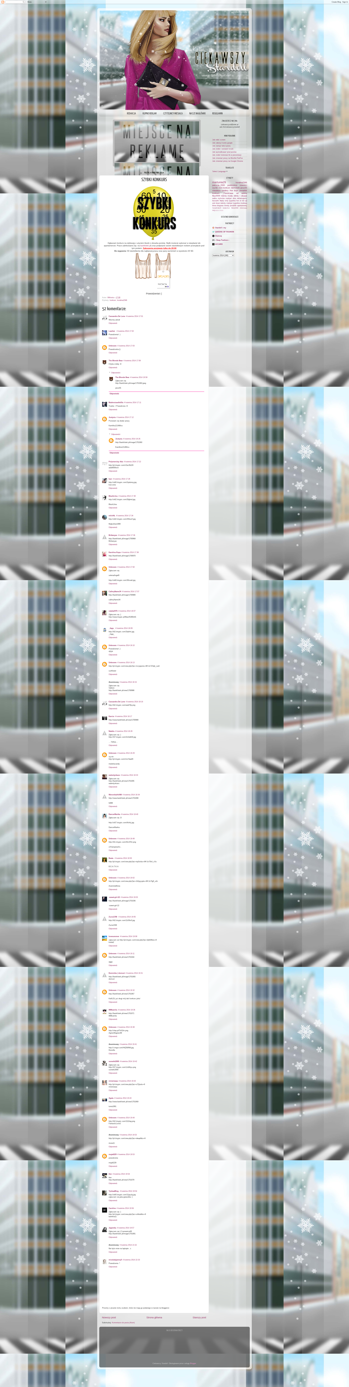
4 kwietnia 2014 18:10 (126, 645)
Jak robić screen (218, 140)
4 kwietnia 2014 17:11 (132, 402)
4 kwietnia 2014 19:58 (138, 377)
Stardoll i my (220, 228)
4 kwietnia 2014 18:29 (126, 753)
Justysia (112, 417)
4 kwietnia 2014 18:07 (127, 611)
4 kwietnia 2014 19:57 (125, 1228)
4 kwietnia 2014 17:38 (130, 552)
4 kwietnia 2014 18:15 (128, 682)
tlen (110, 1174)
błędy (222, 201)
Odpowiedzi (115, 373)
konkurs (113, 300)
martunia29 (219, 182)
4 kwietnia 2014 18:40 (129, 814)
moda (230, 196)
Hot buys (234, 190)
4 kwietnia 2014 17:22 (132, 462)
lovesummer (114, 936)
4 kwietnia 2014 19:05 (127, 917)
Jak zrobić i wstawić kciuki (222, 149)
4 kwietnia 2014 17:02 (125, 331)
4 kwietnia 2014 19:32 (126, 990)
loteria (224, 196)
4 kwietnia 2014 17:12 (125, 417)
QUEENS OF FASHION (224, 232)
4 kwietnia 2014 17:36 (126, 535)
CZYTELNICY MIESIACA (173, 113)
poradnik (243, 190)
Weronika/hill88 (115, 795)
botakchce (226, 208)
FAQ (213, 210)
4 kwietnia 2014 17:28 (121, 479)
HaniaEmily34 (216, 208)
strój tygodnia (230, 201)
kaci (110, 479)
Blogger (193, 1363)
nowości (243, 185)
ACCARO (219, 244)
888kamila (113, 1010)
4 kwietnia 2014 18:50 (123, 858)
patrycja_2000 (218, 185)
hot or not (240, 201)
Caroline (112, 1208)
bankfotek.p (145, 246)
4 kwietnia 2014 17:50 (126, 567)
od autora (241, 193)
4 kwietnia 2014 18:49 (126, 839)
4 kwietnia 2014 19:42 (128, 1061)
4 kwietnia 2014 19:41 (128, 1044)
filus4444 (216, 196)
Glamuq (218, 236)
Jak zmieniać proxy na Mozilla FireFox (227, 158)
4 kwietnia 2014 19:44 (126, 1118)
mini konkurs (224, 188)
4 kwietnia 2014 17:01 (134, 316)
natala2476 (113, 611)
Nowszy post (109, 1317)
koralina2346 (122, 300)
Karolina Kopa (115, 552)
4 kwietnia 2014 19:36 (126, 1010)
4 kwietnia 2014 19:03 (129, 897)
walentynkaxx (114, 775)
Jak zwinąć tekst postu (221, 146)
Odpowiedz (113, 323)
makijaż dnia (231, 198)
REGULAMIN (217, 113)
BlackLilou (113, 496)
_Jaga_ (112, 628)
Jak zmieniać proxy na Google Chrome (227, 161)
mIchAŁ (112, 516)
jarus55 (243, 188)
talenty (223, 203)
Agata (111, 1098)
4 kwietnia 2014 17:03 (126, 346)
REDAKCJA (131, 113)
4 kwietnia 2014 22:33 (131, 1260)
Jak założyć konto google (222, 143)
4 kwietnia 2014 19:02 (126, 878)
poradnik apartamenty (238, 206)
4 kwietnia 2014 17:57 (130, 592)
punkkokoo (232, 185)
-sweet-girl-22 (114, 897)
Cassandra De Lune (117, 316)
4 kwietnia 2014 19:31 (134, 973)
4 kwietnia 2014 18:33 (129, 775)
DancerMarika (114, 814)
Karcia (111, 716)
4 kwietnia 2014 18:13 (126, 663)
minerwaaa (113, 1081)
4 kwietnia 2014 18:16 (134, 702)
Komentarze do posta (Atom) (123, 1323)
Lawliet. (112, 331)
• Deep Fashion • (222, 240)
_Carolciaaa (227, 193)
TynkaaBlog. (114, 1191)
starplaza (216, 190)
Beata (111, 858)
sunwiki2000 (114, 1061)
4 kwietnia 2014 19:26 (131, 439)
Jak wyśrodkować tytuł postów (224, 152)
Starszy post (199, 1317)
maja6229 (113, 1154)
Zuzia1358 (113, 917)
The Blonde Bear (116, 361)
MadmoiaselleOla (116, 402)
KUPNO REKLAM (150, 113)
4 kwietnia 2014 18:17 (123, 716)
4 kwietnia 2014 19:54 (121, 1174)
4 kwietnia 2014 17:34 (124, 516)
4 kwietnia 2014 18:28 (123, 731)
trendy (226, 206)
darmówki (235, 188)
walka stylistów (218, 198)
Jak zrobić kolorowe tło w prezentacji (226, 155)
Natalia (111, 731)
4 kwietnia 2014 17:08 (132, 361)
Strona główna (154, 1317)
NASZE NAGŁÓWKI (197, 113)
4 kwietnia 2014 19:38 (126, 1027)
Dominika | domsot (117, 973)
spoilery (225, 190)
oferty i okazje (240, 196)
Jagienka (112, 1228)
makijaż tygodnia (233, 203)
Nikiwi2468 (234, 208)
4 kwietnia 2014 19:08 (128, 936)
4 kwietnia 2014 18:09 (124, 628)
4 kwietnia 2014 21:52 (128, 1245)
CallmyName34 (115, 592)
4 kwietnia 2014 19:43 (127, 1081)
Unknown (113, 346)
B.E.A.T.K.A (219, 210)
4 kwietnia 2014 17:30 (127, 496)
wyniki (215, 188)
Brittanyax (113, 535)
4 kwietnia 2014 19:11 (125, 954)
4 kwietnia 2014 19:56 (125, 1208)
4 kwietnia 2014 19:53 (128, 1135)
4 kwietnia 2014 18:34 (131, 795)
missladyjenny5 (115, 1260)
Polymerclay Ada (116, 462)
